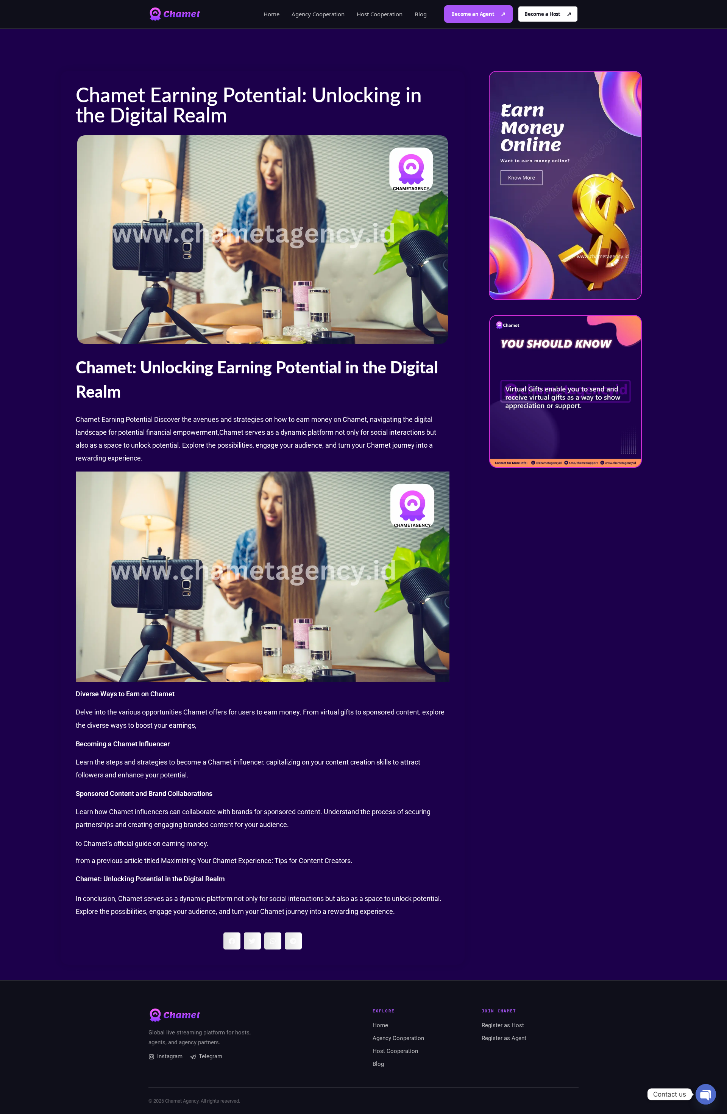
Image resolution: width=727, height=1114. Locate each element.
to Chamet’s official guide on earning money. (142, 844)
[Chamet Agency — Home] (174, 14)
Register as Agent (504, 1038)
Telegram (210, 1056)
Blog (421, 14)
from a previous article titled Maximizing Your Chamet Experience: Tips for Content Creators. (214, 861)
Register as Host (503, 1025)
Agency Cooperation (318, 14)
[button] (231, 940)
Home (271, 14)
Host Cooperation (380, 14)
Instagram (170, 1056)
